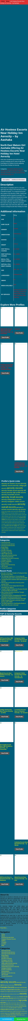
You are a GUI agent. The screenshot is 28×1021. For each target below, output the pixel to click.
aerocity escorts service (9, 985)
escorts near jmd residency (6, 514)
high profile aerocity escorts (13, 1000)
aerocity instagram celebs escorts (13, 501)
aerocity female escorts (9, 490)
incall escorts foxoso (15, 517)
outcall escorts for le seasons (11, 528)
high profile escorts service (9, 1004)
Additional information (18, 179)
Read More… (4, 928)
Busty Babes (4, 547)
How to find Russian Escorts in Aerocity (11, 1006)
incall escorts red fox (16, 522)
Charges (4, 942)
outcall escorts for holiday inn (11, 525)
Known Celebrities (6, 561)
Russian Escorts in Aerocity (13, 1015)
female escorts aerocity (6, 998)
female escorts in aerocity (18, 998)
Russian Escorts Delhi (8, 937)
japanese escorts (3, 1011)
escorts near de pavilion (5, 511)
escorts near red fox (12, 516)
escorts (17, 994)
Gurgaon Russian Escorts (9, 939)
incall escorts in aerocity (15, 1007)
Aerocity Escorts (5, 170)
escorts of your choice (15, 996)
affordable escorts (3, 991)
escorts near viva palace (21, 516)
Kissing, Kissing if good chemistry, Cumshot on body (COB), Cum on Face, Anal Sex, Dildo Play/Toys (20, 293)
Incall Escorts (22, 1006)
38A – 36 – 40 (17, 269)
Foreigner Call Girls (6, 552)
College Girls (4, 548)
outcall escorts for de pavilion (11, 524)
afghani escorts (10, 991)
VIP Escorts (4, 566)
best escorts (16, 991)
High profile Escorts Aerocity (9, 555)
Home (3, 1)
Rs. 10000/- (17, 254)
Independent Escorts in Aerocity (10, 558)
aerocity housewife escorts (10, 494)
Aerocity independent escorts (10, 989)
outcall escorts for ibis (12, 527)
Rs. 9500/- (16, 249)
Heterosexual (17, 233)
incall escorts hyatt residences (13, 519)
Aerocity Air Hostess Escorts (15, 169)
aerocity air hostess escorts (8, 172)
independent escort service (19, 1009)
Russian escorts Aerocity (8, 564)
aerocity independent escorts (11, 499)
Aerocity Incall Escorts (21, 987)
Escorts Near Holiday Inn (17, 170)
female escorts (23, 996)
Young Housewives (6, 568)
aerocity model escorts (9, 504)
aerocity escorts (20, 172)
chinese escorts (13, 994)
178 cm (16, 244)
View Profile (5, 337)
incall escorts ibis (22, 519)
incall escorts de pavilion (6, 517)
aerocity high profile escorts (16, 492)
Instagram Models (6, 560)
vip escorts (13, 1016)
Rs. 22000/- (17, 259)
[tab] (6, 179)
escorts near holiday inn (7, 174)
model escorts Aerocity (17, 1011)
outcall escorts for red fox (13, 530)
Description (6, 179)
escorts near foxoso (14, 511)
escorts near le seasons (16, 514)
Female (16, 228)
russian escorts (15, 1013)
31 (14, 218)
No (14, 239)
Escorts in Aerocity (6, 550)
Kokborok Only (18, 274)
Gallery (4, 940)
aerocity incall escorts (12, 497)
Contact (4, 944)
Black (15, 223)
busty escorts (7, 994)
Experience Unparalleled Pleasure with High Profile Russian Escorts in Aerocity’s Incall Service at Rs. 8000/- (13, 600)
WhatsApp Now (21, 1019)
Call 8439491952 (7, 1019)
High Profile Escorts (6, 553)
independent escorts (7, 1009)
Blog (3, 945)
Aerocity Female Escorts (8, 545)
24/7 (15, 284)
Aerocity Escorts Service (8, 544)
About (3, 936)
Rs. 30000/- (17, 264)
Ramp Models (5, 563)
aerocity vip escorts (19, 509)
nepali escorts (7, 1013)
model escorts (10, 1011)
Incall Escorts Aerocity (7, 556)
